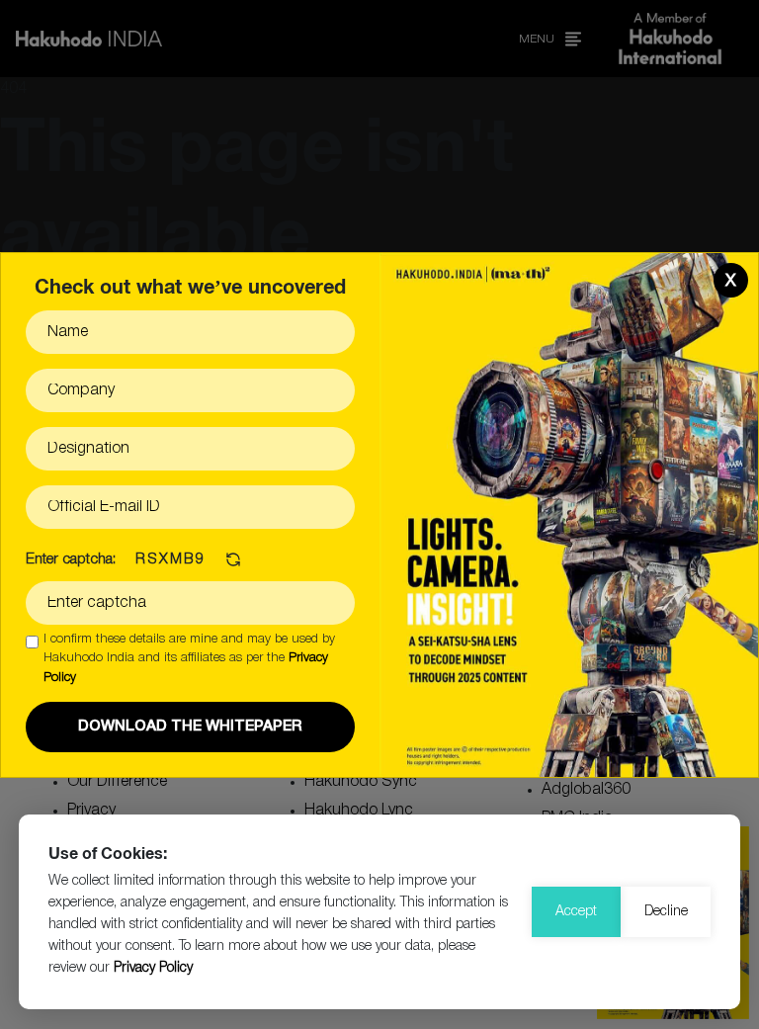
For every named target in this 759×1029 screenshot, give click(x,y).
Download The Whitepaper (190, 726)
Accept (576, 911)
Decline (666, 911)
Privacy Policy (153, 968)
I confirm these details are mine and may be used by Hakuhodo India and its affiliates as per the (189, 658)
